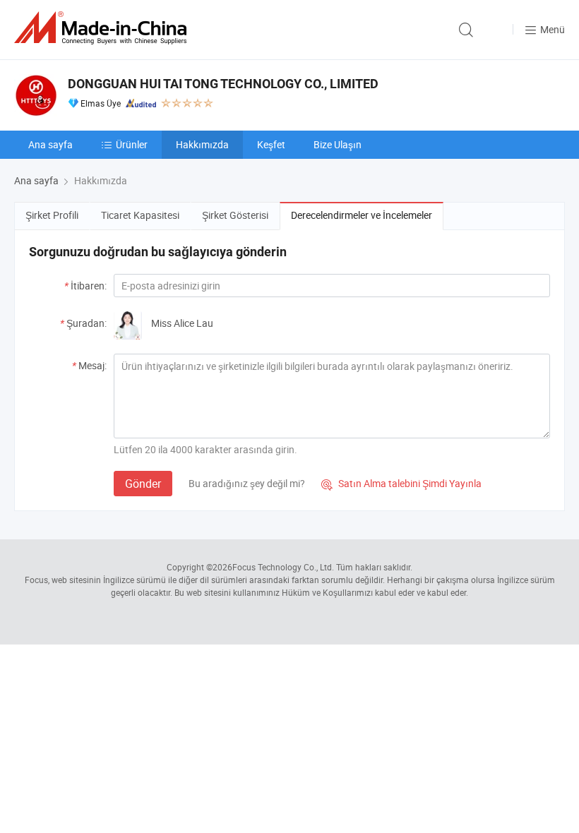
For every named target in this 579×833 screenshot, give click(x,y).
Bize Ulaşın (338, 144)
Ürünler (132, 144)
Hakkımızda (202, 144)
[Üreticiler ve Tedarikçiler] (103, 27)
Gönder (143, 483)
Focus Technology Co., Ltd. (283, 567)
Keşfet (271, 144)
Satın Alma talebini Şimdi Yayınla (401, 483)
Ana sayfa (50, 144)
